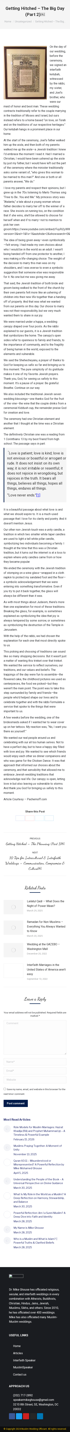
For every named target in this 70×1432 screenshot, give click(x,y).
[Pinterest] (29, 818)
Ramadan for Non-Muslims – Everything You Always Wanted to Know (46, 926)
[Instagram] (33, 1416)
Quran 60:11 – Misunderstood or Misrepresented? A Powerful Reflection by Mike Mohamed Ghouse (38, 1164)
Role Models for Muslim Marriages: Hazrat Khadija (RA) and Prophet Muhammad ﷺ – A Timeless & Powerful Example (39, 1131)
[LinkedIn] (49, 818)
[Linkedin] (40, 1416)
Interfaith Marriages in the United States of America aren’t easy (46, 969)
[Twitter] (39, 818)
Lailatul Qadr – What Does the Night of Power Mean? (45, 904)
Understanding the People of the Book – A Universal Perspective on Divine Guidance (38, 1181)
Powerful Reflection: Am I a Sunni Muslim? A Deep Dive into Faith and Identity (39, 1214)
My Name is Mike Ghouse (28, 1227)
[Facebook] (20, 818)
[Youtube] (26, 1416)
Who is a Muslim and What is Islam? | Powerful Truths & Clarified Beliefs (35, 1240)
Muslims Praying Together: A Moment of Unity (37, 1147)
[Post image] (13, 907)
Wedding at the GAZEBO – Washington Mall (43, 947)
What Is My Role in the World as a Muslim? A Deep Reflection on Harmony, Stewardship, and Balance (39, 1198)
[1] (38, 495)
